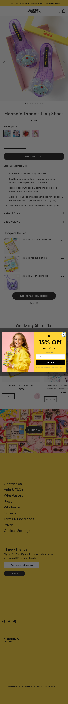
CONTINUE (50, 363)
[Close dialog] (64, 334)
